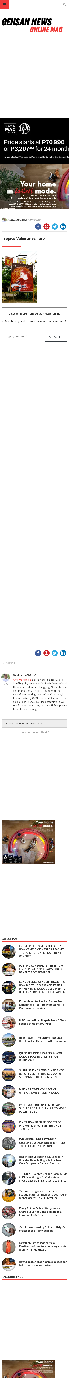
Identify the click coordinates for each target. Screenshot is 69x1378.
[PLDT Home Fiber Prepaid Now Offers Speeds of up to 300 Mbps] (9, 1023)
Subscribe (56, 337)
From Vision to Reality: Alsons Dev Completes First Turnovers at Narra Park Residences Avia (41, 1004)
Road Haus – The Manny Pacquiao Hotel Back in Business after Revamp (42, 1039)
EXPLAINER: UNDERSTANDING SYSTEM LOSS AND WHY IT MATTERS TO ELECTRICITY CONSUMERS (42, 1142)
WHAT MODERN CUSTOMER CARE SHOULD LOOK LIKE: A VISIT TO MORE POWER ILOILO (42, 1108)
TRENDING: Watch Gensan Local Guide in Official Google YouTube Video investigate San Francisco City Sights (43, 1177)
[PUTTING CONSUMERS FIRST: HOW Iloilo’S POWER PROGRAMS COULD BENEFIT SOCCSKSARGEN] (9, 970)
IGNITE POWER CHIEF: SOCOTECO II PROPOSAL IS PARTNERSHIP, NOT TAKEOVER (41, 1125)
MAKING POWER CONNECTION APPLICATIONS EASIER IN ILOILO (39, 1091)
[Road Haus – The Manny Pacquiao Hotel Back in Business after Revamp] (9, 1040)
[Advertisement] (34, 75)
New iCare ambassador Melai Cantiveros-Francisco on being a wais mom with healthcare (42, 1246)
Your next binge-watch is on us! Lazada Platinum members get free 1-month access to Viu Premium (43, 1194)
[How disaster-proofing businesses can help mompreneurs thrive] (9, 1264)
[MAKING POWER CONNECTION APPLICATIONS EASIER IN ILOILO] (9, 1092)
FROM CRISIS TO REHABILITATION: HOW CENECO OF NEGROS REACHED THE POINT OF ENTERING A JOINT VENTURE (42, 951)
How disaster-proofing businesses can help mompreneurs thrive (43, 1263)
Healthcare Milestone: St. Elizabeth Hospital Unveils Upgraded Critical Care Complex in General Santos (41, 1160)
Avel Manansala (18, 219)
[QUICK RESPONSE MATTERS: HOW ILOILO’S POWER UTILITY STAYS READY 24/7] (9, 1057)
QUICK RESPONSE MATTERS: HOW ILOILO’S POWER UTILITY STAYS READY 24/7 (40, 1056)
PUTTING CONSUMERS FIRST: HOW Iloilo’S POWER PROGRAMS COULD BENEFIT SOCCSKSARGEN (41, 968)
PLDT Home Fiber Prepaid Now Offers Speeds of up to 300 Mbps (42, 1022)
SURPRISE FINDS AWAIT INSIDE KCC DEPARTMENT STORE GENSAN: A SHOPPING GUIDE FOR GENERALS (41, 1073)
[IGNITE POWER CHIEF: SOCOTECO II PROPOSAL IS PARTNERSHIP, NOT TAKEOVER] (9, 1126)
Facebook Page (12, 1277)
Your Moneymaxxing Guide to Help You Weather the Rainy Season (43, 1229)
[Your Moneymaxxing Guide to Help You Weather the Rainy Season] (9, 1230)
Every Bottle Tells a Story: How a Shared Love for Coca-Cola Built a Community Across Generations (40, 1211)
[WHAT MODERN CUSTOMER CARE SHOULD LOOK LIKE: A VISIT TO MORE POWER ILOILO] (9, 1109)
